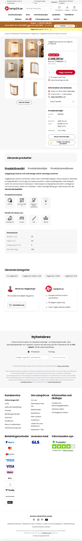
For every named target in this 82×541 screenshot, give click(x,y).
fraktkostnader (46, 533)
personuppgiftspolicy (54, 382)
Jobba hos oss (36, 423)
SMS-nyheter (36, 416)
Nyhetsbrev (35, 413)
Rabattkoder (36, 409)
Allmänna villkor (58, 409)
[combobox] (39, 8)
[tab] (15, 168)
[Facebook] (35, 520)
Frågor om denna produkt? (63, 143)
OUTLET (57, 19)
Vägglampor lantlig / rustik (32, 276)
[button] (14, 68)
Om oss (34, 400)
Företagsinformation (60, 412)
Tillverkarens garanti (13, 428)
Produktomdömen (62, 168)
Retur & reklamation (13, 424)
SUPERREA (64, 26)
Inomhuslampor (25, 34)
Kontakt (8, 410)
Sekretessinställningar (14, 524)
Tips (42, 429)
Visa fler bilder (24, 102)
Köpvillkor (39, 524)
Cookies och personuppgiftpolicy (53, 524)
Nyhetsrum (35, 426)
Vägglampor (35, 34)
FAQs (7, 403)
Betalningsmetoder (12, 414)
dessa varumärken (63, 366)
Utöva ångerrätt (12, 400)
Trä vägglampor (12, 276)
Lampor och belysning (11, 34)
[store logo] (13, 8)
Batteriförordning (69, 524)
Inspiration (35, 429)
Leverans (8, 417)
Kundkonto (9, 421)
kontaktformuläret (26, 382)
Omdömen (35, 420)
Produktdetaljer (37, 168)
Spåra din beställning (13, 407)
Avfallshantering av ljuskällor (41, 527)
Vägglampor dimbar (72, 276)
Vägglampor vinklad (53, 276)
